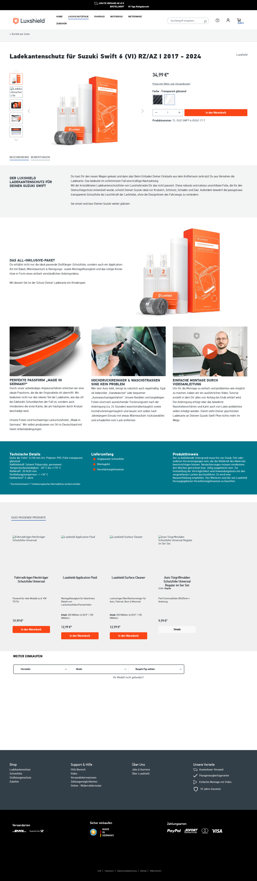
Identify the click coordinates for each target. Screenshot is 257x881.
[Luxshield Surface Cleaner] (128, 551)
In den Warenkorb (216, 112)
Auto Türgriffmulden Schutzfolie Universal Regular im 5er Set (177, 579)
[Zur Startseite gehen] (29, 20)
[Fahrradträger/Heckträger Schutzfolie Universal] (31, 551)
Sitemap (143, 871)
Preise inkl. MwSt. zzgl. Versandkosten (171, 83)
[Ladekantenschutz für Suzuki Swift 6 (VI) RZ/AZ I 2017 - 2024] (85, 110)
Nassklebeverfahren (185, 406)
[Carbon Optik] (157, 99)
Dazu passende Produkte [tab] (28, 517)
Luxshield (241, 54)
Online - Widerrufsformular (86, 785)
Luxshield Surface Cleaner (128, 577)
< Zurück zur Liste (20, 34)
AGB (99, 871)
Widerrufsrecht (155, 871)
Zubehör (14, 781)
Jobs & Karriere (141, 769)
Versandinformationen (83, 777)
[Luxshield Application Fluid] (80, 551)
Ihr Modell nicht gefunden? (128, 677)
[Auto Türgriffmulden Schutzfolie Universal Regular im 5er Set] (177, 551)
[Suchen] (205, 21)
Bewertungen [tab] (40, 157)
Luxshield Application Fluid (80, 577)
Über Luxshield (140, 773)
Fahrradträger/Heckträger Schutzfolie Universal (31, 579)
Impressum (109, 871)
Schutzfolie (16, 773)
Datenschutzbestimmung (127, 871)
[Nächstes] (142, 110)
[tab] (19, 157)
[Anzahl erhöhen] (179, 112)
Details (177, 629)
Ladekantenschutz (20, 769)
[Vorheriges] (28, 110)
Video (74, 773)
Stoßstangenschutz (20, 777)
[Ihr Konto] (228, 20)
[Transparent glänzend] (169, 99)
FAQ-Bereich (78, 769)
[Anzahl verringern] (156, 112)
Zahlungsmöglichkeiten (84, 781)
